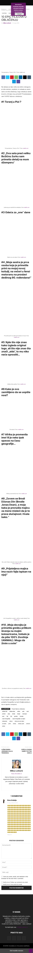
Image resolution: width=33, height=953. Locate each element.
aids (23, 711)
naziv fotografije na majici (18, 718)
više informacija (18, 12)
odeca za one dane (19, 721)
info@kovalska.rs (22, 927)
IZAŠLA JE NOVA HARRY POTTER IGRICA (26, 751)
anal (28, 711)
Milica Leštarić (7, 23)
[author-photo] (16, 768)
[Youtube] (24, 938)
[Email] (25, 77)
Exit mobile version (16, 951)
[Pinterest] (12, 77)
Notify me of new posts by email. (12, 884)
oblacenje (4, 721)
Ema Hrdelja (12, 800)
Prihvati (19, 14)
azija (9, 713)
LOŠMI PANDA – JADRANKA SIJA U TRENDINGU (7, 751)
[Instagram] (11, 787)
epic (3, 716)
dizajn (18, 713)
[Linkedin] (20, 77)
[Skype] (21, 787)
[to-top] (31, 950)
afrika (18, 711)
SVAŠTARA (4, 13)
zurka (3, 726)
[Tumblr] (29, 77)
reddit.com (25, 148)
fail (7, 716)
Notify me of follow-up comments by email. (15, 882)
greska (16, 716)
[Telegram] (14, 81)
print (9, 723)
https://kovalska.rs (16, 773)
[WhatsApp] (16, 77)
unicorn (28, 723)
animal (3, 713)
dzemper (24, 713)
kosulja (21, 716)
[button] (4, 2)
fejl (11, 716)
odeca (10, 721)
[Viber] (18, 81)
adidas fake (12, 711)
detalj (13, 713)
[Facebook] (3, 77)
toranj (14, 723)
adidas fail (4, 711)
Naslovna (3, 9)
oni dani (4, 723)
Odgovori (9, 834)
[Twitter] (7, 77)
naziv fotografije (6, 718)
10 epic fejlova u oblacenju (18, 709)
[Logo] (16, 906)
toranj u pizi (21, 723)
